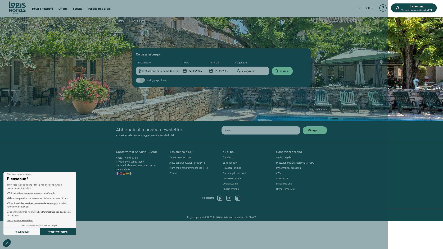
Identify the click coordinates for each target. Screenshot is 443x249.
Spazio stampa (231, 189)
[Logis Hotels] (17, 7)
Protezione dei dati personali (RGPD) (295, 162)
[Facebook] (220, 198)
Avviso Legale (283, 157)
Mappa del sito (284, 183)
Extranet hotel (230, 162)
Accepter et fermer (58, 231)
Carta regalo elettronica (235, 173)
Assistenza (282, 178)
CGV (278, 173)
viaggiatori (241, 62)
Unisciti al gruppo (232, 167)
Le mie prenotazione (180, 157)
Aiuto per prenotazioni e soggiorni (187, 162)
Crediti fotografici (285, 189)
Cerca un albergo (148, 54)
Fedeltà (77, 9)
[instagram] (229, 198)
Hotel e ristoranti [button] (42, 9)
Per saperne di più (99, 9)
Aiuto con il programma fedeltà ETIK (188, 167)
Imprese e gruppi (232, 178)
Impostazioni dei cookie (288, 167)
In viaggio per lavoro (157, 80)
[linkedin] (238, 198)
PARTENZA (214, 62)
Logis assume (230, 183)
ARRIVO (186, 62)
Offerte (62, 9)
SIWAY (252, 217)
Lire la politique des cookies (20, 220)
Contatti (173, 173)
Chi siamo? (229, 157)
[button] (7, 243)
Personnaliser (21, 231)
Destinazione (144, 62)
